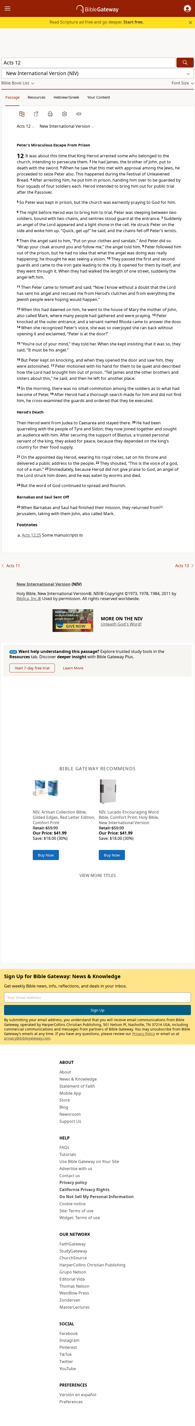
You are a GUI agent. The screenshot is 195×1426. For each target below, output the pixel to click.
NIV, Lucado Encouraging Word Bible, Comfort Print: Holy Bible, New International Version (129, 817)
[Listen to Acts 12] (79, 114)
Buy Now (46, 855)
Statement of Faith (77, 1086)
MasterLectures (74, 1307)
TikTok (65, 1354)
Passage (12, 97)
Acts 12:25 (31, 535)
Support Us (70, 1121)
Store (64, 1100)
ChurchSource (73, 1258)
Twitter (66, 1361)
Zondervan (69, 1300)
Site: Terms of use (76, 1211)
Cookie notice (72, 1203)
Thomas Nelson (74, 1286)
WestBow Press (74, 1293)
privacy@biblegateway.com (27, 1038)
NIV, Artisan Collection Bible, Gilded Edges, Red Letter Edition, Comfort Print (64, 817)
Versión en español (77, 1394)
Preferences (71, 1402)
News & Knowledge (78, 1079)
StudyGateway (73, 1251)
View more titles (97, 875)
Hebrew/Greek (66, 97)
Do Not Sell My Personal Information (96, 1196)
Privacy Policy (143, 1033)
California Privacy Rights (84, 1189)
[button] (187, 8)
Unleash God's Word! (121, 624)
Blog (63, 1107)
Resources (36, 97)
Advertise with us (75, 1168)
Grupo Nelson (72, 1272)
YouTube (67, 1368)
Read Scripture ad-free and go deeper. (97, 22)
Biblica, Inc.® (29, 598)
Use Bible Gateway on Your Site (89, 1161)
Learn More (73, 667)
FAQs (64, 1147)
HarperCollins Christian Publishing (92, 1265)
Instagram (69, 1340)
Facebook (68, 1333)
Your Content (98, 97)
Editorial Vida (72, 1279)
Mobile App (70, 1093)
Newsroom (70, 1114)
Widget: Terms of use (79, 1217)
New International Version (44, 584)
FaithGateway (72, 1244)
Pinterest (68, 1347)
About (65, 1072)
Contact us (69, 1175)
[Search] (185, 63)
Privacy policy (73, 1182)
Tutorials (67, 1154)
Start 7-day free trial (32, 667)
